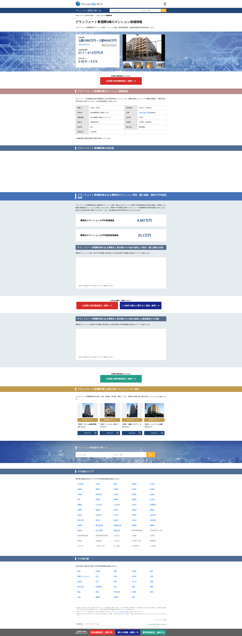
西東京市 (117, 530)
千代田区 (81, 484)
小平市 (116, 515)
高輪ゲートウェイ (84, 576)
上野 (79, 597)
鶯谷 (151, 592)
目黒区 (152, 489)
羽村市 (80, 530)
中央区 (98, 484)
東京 (79, 571)
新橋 (115, 571)
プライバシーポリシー (124, 611)
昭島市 (134, 510)
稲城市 (152, 525)
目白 (115, 586)
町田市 (80, 515)
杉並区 (152, 494)
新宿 (151, 581)
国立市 (98, 520)
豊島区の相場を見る (83, 44)
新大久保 (81, 586)
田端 (97, 592)
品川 (97, 576)
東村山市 (153, 515)
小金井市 (99, 515)
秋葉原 (116, 597)
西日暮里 (117, 592)
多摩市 (134, 525)
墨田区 (98, 489)
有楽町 (98, 571)
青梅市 (98, 510)
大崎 (115, 576)
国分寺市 (81, 520)
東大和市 (153, 520)
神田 (133, 597)
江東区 (116, 489)
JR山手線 (142, 112)
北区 (79, 499)
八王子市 (117, 504)
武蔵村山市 (117, 525)
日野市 (134, 515)
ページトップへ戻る (161, 619)
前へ (122, 51)
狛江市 (134, 520)
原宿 (115, 581)
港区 (115, 484)
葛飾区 (80, 504)
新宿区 (134, 484)
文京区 (152, 484)
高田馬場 (99, 586)
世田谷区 (99, 494)
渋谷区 (116, 494)
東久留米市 (99, 525)
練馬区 (134, 499)
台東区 (80, 489)
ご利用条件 (78, 624)
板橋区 (116, 499)
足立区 (152, 499)
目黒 (151, 576)
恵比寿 (80, 581)
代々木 (134, 581)
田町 (151, 571)
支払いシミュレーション (108, 45)
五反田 (134, 576)
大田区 (80, 494)
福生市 (116, 520)
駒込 (79, 592)
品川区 (134, 489)
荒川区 (98, 499)
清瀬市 (80, 525)
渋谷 (97, 581)
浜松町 (134, 571)
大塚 (148, 112)
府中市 (116, 510)
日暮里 (134, 592)
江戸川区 (99, 504)
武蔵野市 (153, 504)
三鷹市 (80, 510)
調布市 (152, 510)
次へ (166, 51)
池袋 (133, 586)
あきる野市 (99, 530)
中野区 (134, 494)
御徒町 (98, 597)
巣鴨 (151, 586)
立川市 (134, 504)
